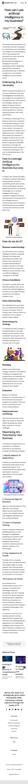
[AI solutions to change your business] (21, 660)
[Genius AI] (9, 2)
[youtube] (15, 709)
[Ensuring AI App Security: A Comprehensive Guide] (7, 659)
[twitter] (9, 709)
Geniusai (22, 71)
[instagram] (12, 709)
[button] (3, 667)
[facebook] (6, 709)
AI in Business (17, 644)
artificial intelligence (14, 61)
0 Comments (22, 678)
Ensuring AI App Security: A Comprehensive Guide (8, 669)
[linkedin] (18, 709)
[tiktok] (21, 709)
